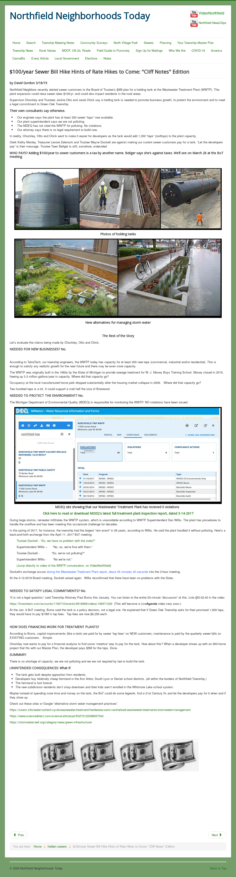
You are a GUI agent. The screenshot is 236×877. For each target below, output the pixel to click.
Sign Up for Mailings (149, 50)
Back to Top (218, 868)
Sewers (149, 42)
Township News (22, 50)
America (216, 50)
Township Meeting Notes (58, 42)
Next (215, 835)
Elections (91, 58)
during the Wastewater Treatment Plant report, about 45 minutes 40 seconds (97, 571)
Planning (165, 42)
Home (16, 42)
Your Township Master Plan (195, 42)
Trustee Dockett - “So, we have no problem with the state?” (56, 540)
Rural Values (47, 50)
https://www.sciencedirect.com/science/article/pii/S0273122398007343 (56, 716)
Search (31, 42)
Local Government (67, 58)
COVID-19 (198, 50)
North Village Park (126, 42)
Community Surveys (94, 42)
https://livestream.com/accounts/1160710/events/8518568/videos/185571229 (61, 603)
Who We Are (177, 50)
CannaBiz (18, 58)
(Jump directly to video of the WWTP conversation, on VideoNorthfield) (64, 565)
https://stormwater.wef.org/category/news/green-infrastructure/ (51, 722)
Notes (107, 58)
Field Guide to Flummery (113, 50)
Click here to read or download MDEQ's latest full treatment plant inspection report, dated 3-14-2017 (118, 513)
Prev (20, 835)
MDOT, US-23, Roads (76, 50)
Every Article (40, 58)
